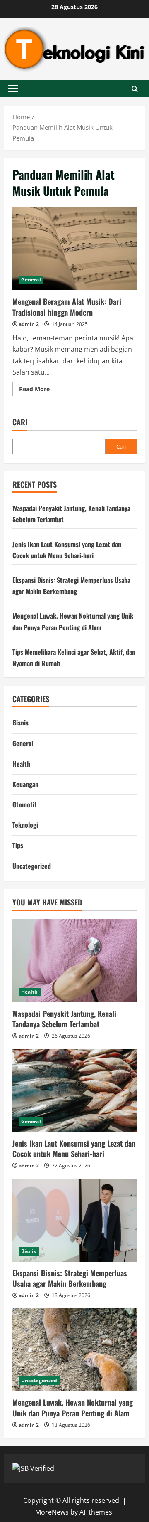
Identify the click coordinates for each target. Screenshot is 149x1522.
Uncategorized (31, 866)
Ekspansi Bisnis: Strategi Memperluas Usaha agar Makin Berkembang (69, 1278)
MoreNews (52, 1512)
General (31, 279)
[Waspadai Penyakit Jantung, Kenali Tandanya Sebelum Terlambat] (74, 960)
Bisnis (20, 723)
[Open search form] (135, 88)
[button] (13, 88)
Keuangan (25, 784)
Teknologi (25, 825)
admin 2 (29, 324)
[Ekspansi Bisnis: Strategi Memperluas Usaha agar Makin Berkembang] (74, 1220)
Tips (17, 845)
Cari (19, 422)
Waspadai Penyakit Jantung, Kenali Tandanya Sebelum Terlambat (64, 1018)
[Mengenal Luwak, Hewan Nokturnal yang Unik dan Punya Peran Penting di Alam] (74, 1349)
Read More (37, 390)
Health (21, 764)
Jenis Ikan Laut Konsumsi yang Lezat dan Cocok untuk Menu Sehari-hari (73, 1148)
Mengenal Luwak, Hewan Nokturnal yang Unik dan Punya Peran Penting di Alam (72, 1407)
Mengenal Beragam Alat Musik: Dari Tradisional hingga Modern (74, 248)
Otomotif (24, 804)
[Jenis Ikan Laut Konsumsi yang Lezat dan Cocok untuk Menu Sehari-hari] (74, 1090)
